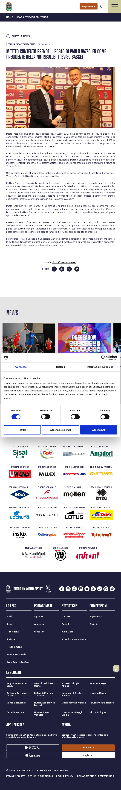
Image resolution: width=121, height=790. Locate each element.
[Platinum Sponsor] (47, 453)
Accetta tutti (99, 429)
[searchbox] (60, 4)
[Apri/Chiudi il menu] (114, 6)
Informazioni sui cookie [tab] (100, 367)
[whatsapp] (61, 269)
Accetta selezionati (60, 429)
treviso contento (36, 17)
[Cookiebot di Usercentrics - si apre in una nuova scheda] (103, 357)
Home (9, 17)
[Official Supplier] (20, 534)
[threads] (74, 588)
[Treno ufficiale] (47, 494)
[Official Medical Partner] (20, 494)
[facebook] (54, 269)
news (19, 17)
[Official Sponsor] (20, 474)
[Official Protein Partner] (101, 453)
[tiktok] (99, 588)
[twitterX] (93, 588)
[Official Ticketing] (47, 514)
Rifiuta (22, 429)
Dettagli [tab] (60, 367)
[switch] (45, 416)
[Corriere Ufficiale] (47, 534)
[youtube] (86, 588)
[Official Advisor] (87, 555)
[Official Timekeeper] (74, 514)
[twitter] (69, 269)
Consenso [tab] (21, 367)
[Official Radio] (60, 555)
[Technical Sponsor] (101, 494)
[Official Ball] (74, 494)
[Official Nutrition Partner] (101, 514)
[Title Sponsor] (20, 453)
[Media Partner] (74, 534)
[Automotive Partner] (74, 453)
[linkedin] (76, 269)
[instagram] (68, 588)
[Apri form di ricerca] (101, 6)
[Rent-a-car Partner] (20, 514)
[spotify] (112, 588)
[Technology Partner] (101, 474)
